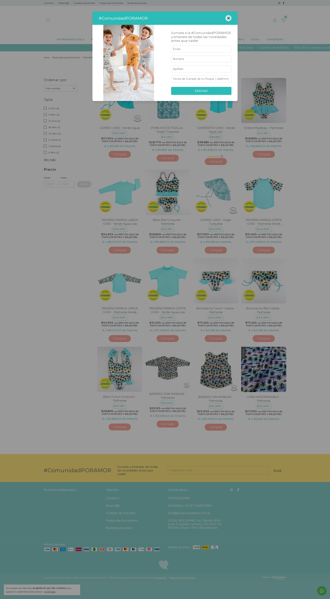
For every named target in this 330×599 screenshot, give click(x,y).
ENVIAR (201, 91)
